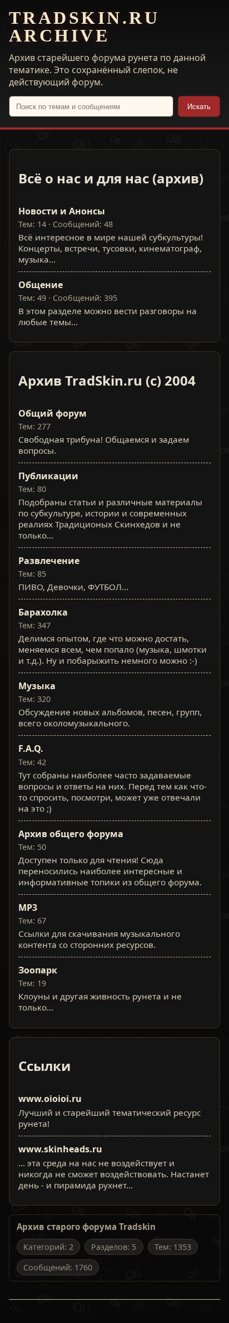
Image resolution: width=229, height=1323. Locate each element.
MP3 (27, 907)
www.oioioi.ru (50, 1099)
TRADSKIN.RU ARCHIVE (84, 26)
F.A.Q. (30, 748)
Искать (199, 106)
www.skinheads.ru (60, 1149)
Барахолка (43, 612)
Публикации (48, 476)
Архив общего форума (70, 834)
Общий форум (52, 413)
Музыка (37, 686)
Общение (40, 285)
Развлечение (48, 561)
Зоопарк (37, 970)
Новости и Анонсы (61, 211)
